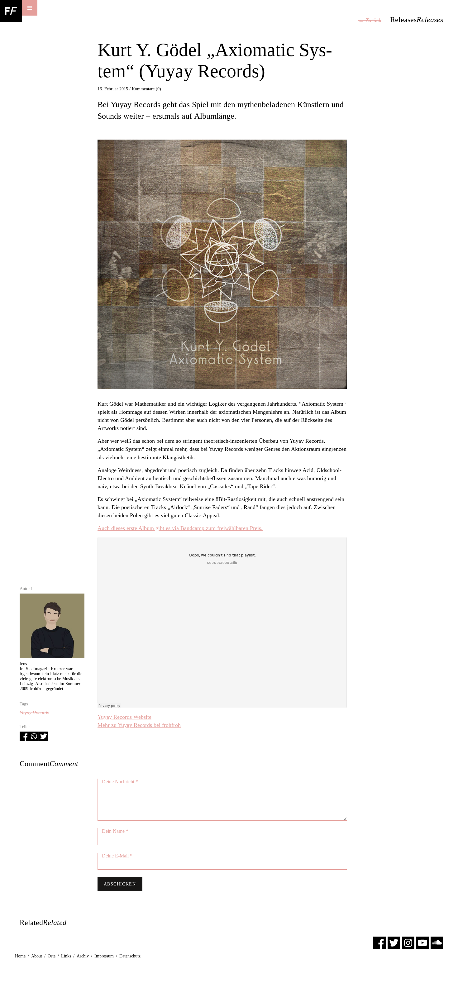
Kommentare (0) (146, 89)
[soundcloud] (437, 942)
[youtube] (422, 942)
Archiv (83, 956)
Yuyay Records (34, 712)
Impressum (104, 956)
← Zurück (369, 20)
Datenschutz (130, 956)
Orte (51, 956)
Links (66, 956)
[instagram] (408, 942)
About (36, 956)
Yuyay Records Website (124, 717)
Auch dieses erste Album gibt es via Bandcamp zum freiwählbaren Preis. (180, 528)
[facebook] (379, 942)
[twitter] (394, 942)
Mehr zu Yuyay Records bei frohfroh (139, 725)
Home (20, 956)
